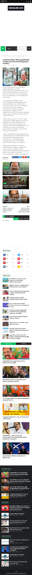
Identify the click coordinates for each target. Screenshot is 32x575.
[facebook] (26, 1)
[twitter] (28, 1)
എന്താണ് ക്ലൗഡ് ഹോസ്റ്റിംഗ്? (17, 513)
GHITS (24, 573)
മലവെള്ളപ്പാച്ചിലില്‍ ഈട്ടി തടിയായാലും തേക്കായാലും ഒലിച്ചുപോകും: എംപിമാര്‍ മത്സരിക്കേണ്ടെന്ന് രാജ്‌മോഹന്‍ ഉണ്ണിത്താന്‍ (15, 171)
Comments (23, 343)
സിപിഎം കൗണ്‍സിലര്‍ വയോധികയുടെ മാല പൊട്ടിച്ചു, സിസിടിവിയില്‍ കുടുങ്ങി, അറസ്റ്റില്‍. (19, 293)
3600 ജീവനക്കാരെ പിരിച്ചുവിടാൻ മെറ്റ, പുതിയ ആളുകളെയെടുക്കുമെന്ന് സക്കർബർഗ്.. (19, 548)
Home (4, 55)
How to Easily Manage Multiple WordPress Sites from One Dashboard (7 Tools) (19, 305)
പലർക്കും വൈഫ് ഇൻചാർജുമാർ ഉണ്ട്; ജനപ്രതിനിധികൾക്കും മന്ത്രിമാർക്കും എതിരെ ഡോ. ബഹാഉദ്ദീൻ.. (18, 311)
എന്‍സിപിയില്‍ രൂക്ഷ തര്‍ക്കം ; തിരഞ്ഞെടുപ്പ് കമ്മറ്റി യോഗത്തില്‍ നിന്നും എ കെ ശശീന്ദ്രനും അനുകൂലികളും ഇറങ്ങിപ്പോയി (15, 199)
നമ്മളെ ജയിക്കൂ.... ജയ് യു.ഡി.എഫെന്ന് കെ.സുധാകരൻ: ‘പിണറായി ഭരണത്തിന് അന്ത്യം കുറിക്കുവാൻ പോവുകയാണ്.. (15, 437)
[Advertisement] (16, 29)
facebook (26, 218)
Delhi (5, 183)
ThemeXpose (14, 573)
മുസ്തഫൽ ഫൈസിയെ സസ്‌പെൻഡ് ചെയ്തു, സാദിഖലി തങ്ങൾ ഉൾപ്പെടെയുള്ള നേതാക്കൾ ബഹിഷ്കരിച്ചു (19, 336)
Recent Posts (8, 343)
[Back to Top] (16, 571)
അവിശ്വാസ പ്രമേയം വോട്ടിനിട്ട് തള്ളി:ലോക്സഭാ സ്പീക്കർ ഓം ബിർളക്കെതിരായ (15, 186)
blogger (16, 218)
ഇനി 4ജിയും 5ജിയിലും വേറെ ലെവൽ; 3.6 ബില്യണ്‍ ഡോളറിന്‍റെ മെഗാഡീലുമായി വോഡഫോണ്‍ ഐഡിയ (20, 507)
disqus (21, 218)
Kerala (7, 55)
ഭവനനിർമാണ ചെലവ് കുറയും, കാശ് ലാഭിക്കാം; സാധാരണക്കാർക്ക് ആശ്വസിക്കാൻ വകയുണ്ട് (17, 280)
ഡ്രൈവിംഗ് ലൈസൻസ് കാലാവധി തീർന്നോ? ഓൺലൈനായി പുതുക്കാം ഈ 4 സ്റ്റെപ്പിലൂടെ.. (19, 330)
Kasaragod (6, 167)
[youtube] (30, 1)
